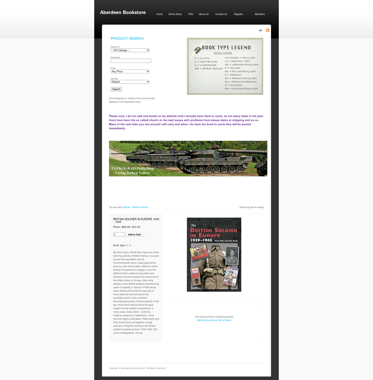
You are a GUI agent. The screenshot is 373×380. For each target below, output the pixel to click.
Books (127, 207)
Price (113, 67)
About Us (204, 14)
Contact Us (221, 14)
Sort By (114, 78)
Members (260, 14)
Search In (115, 46)
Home (159, 14)
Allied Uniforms (140, 207)
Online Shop (175, 14)
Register (238, 14)
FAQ (190, 14)
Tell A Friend (224, 320)
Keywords (115, 57)
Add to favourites (206, 320)
